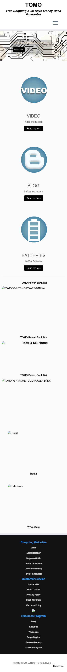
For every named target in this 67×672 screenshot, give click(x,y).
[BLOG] (34, 159)
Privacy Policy (33, 594)
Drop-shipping (33, 637)
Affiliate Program (33, 647)
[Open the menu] (55, 23)
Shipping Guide (33, 558)
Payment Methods (33, 573)
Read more (18, 49)
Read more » (33, 128)
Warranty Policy (33, 605)
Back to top (58, 665)
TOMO (33, 4)
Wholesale (34, 631)
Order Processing (33, 568)
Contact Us (33, 584)
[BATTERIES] (34, 229)
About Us (33, 626)
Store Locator (33, 589)
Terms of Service (33, 563)
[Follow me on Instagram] (9, 24)
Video (33, 547)
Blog (33, 621)
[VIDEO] (34, 90)
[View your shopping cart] (62, 22)
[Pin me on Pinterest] (15, 24)
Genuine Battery (34, 642)
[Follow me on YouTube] (12, 24)
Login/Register (33, 552)
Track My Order (33, 599)
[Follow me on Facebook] (6, 24)
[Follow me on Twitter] (3, 24)
